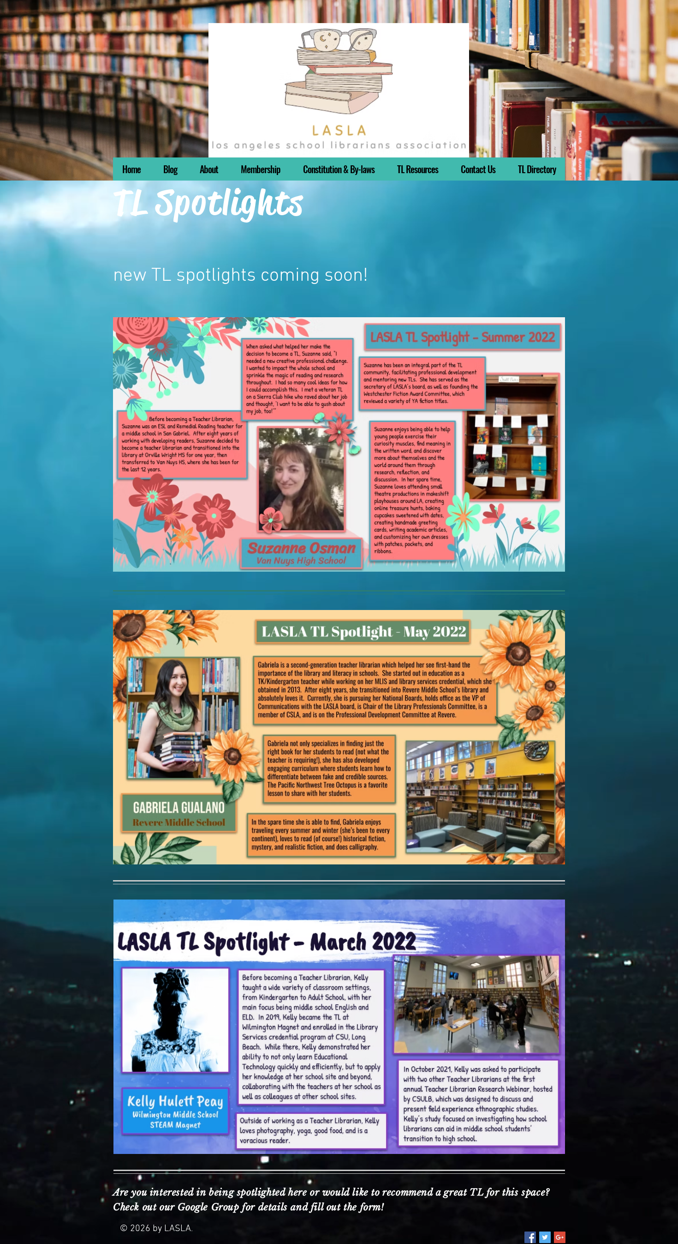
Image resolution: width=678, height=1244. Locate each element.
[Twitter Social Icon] (545, 1237)
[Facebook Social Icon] (530, 1237)
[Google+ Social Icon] (559, 1237)
